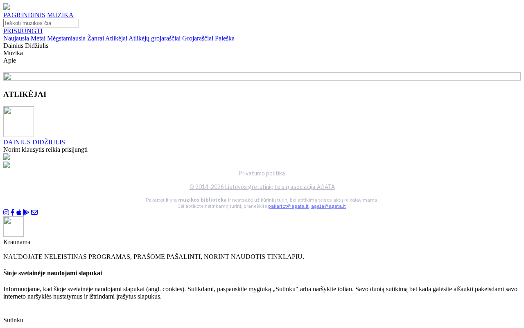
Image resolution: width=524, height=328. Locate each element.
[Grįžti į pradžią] (6, 7)
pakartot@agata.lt (288, 206)
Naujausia (16, 38)
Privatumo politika (262, 173)
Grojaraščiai (197, 38)
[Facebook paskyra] (13, 212)
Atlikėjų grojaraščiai (155, 38)
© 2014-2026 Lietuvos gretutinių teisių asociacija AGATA (262, 187)
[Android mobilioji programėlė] (26, 212)
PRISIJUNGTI (23, 30)
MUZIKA (60, 14)
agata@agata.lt (328, 206)
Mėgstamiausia (66, 38)
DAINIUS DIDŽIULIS (34, 142)
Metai (38, 38)
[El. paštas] (34, 212)
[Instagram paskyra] (6, 212)
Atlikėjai (116, 38)
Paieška (225, 38)
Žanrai (95, 38)
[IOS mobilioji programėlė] (18, 212)
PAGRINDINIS (24, 14)
